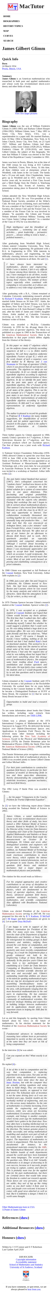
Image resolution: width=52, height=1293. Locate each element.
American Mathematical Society (21, 335)
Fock (36, 662)
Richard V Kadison (14, 299)
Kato (38, 641)
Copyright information (26, 1259)
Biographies (11, 21)
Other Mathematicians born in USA (18, 1207)
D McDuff (45, 916)
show (24, 1218)
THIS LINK (36, 715)
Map (6, 31)
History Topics (13, 26)
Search (8, 41)
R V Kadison (24, 416)
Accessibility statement (26, 1262)
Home (7, 16)
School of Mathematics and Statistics (26, 1264)
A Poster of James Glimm (13, 1209)
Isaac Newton (12, 1082)
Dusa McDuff (24, 921)
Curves (8, 36)
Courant (9, 573)
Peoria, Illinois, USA (11, 69)
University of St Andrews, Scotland (26, 1267)
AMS (44, 1147)
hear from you (34, 1289)
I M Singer (11, 919)
